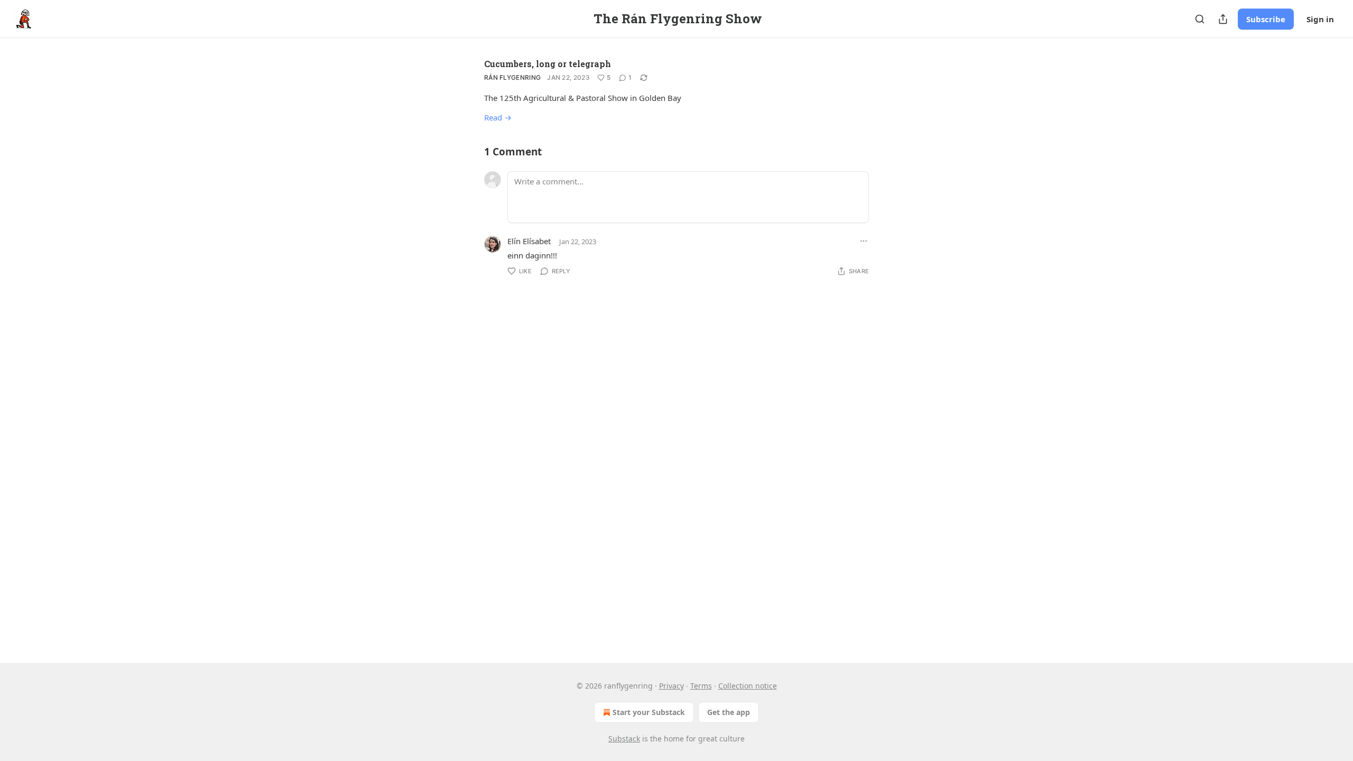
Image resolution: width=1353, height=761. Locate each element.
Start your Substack (649, 712)
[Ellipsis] (863, 241)
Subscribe (1265, 19)
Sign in (1320, 19)
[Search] (1199, 19)
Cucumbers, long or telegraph (547, 63)
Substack (624, 739)
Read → (498, 117)
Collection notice (747, 686)
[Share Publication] (1223, 19)
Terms (701, 686)
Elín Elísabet (529, 241)
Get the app (728, 712)
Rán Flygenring (512, 77)
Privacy (671, 686)
